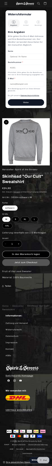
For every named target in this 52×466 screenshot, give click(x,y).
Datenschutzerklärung (38, 445)
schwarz (10, 208)
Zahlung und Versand (17, 323)
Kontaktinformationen (35, 449)
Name (10, 51)
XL (25, 219)
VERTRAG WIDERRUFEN (19, 410)
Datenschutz (12, 336)
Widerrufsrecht (14, 329)
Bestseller (18, 305)
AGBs (8, 355)
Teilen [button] (8, 286)
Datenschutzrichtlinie (30, 95)
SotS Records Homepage (19, 375)
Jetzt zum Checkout (26, 262)
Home (5, 305)
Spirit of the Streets (26, 441)
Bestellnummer (15, 62)
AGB (11, 449)
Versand (16, 192)
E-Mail (11, 78)
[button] (6, 3)
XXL (7, 225)
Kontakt (10, 349)
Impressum (12, 342)
